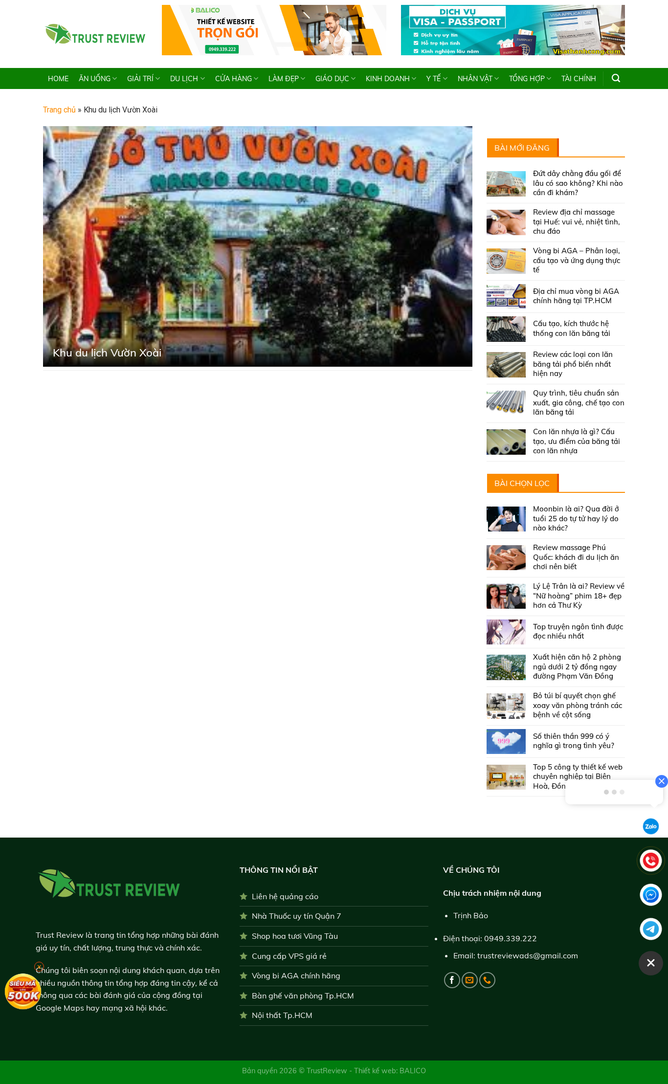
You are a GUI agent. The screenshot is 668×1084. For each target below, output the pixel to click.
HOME (58, 78)
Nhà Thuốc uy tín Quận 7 (296, 916)
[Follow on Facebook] (452, 980)
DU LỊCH (184, 78)
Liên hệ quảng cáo (285, 896)
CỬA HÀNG (233, 78)
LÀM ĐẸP (283, 78)
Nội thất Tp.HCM (282, 1015)
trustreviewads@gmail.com (527, 955)
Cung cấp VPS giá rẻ (289, 956)
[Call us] (487, 980)
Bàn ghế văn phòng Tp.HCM (303, 995)
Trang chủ (59, 109)
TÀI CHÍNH (578, 78)
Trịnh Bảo (470, 915)
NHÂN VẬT (475, 78)
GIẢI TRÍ (140, 78)
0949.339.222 (510, 938)
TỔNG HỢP (527, 78)
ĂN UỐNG (95, 78)
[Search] (616, 78)
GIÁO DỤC (332, 78)
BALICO (413, 1070)
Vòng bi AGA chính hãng (296, 975)
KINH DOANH (388, 78)
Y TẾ (433, 78)
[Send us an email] (470, 980)
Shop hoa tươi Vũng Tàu (295, 936)
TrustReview (328, 1070)
